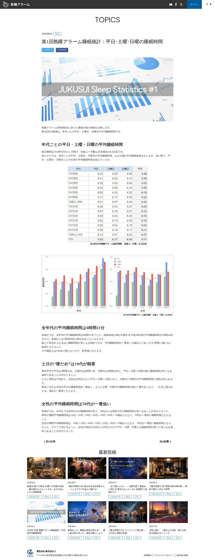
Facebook (62, 50)
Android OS (34, 497)
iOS (55, 497)
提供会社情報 (182, 555)
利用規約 (147, 555)
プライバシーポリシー (163, 555)
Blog (57, 34)
